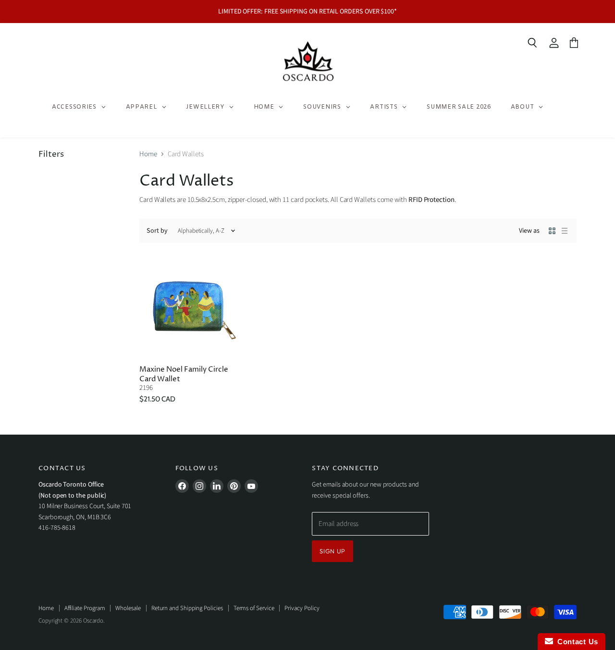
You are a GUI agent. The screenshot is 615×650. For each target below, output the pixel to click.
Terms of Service (254, 608)
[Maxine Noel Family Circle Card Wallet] (190, 306)
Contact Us (575, 642)
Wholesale (127, 608)
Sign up (332, 551)
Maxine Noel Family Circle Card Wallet (183, 374)
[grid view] (552, 231)
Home (148, 154)
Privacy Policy (301, 608)
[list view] (564, 231)
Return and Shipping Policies (187, 608)
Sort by (157, 231)
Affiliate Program (84, 608)
